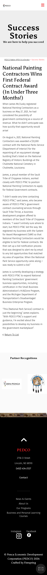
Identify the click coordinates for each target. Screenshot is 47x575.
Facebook (31, 531)
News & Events (23, 499)
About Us (23, 503)
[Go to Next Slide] (43, 382)
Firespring (30, 562)
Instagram (16, 531)
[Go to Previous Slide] (4, 382)
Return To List (12, 334)
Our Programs (23, 508)
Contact (23, 477)
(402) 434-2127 (23, 468)
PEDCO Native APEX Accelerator (17, 60)
